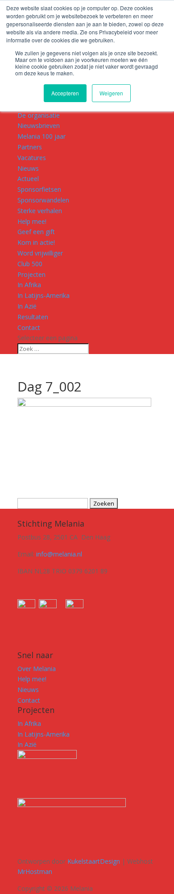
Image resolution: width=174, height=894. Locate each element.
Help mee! (31, 221)
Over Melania (36, 668)
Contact (28, 327)
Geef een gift (36, 231)
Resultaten (32, 317)
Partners (29, 147)
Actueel (28, 178)
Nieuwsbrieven (38, 125)
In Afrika (29, 284)
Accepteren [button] (65, 93)
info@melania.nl (59, 554)
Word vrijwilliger (40, 253)
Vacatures (31, 157)
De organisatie (38, 115)
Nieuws (28, 168)
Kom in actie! (36, 242)
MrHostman (34, 871)
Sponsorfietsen (39, 189)
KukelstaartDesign (93, 861)
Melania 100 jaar (41, 136)
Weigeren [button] (111, 93)
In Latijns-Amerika (43, 295)
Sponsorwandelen (43, 200)
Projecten (31, 274)
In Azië (27, 306)
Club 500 (29, 264)
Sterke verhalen (39, 210)
